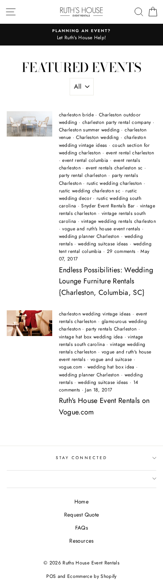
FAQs (81, 528)
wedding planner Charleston (89, 236)
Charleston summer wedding (89, 129)
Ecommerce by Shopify (92, 576)
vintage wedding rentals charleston (118, 221)
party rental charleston (83, 175)
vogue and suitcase (111, 359)
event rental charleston (130, 152)
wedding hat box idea (111, 366)
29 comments (122, 251)
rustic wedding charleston (114, 183)
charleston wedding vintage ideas (102, 141)
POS (51, 576)
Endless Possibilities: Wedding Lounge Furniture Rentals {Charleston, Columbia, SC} (106, 281)
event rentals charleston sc (114, 167)
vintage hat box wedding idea (91, 336)
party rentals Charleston (111, 328)
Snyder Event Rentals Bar (108, 205)
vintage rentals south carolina (101, 340)
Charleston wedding (97, 137)
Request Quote (81, 514)
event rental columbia (85, 160)
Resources (81, 541)
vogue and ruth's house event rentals (101, 228)
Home (81, 501)
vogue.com (70, 366)
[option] (81, 35)
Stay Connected (81, 458)
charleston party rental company (116, 122)
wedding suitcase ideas (103, 243)
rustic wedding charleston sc (90, 190)
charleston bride (76, 114)
